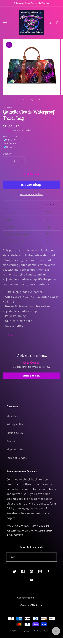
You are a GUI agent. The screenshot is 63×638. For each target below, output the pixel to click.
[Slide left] (23, 100)
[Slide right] (39, 100)
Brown (9, 147)
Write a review (31, 375)
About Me (12, 416)
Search (10, 441)
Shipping (7, 130)
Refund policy (14, 432)
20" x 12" (11, 140)
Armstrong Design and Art (26, 631)
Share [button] (10, 335)
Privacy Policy (15, 424)
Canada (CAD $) (29, 605)
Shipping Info (14, 449)
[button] (5, 22)
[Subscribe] (52, 557)
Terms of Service (16, 458)
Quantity (7, 153)
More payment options (31, 193)
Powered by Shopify (45, 631)
